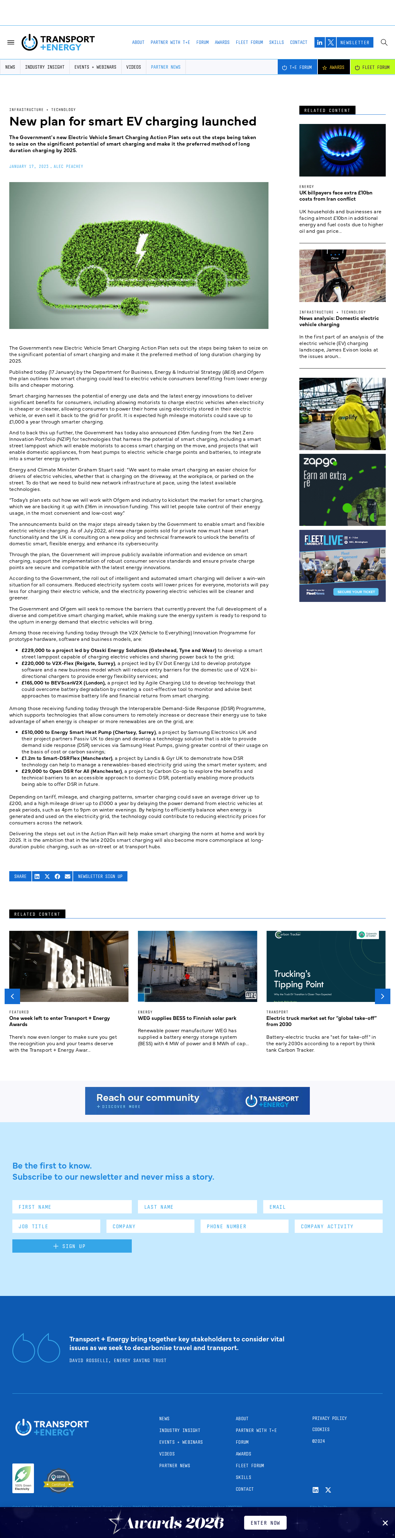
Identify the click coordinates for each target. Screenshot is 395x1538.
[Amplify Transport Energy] (342, 448)
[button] (37, 876)
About (138, 42)
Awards (222, 42)
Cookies (321, 1429)
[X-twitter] (328, 1490)
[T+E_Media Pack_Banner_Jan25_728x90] (197, 1112)
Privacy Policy (329, 1418)
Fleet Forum (249, 42)
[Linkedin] (315, 1490)
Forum (202, 42)
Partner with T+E (170, 42)
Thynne (330, 1506)
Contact (298, 42)
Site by (316, 1506)
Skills (276, 42)
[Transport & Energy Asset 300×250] (342, 599)
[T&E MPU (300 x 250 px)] (342, 523)
